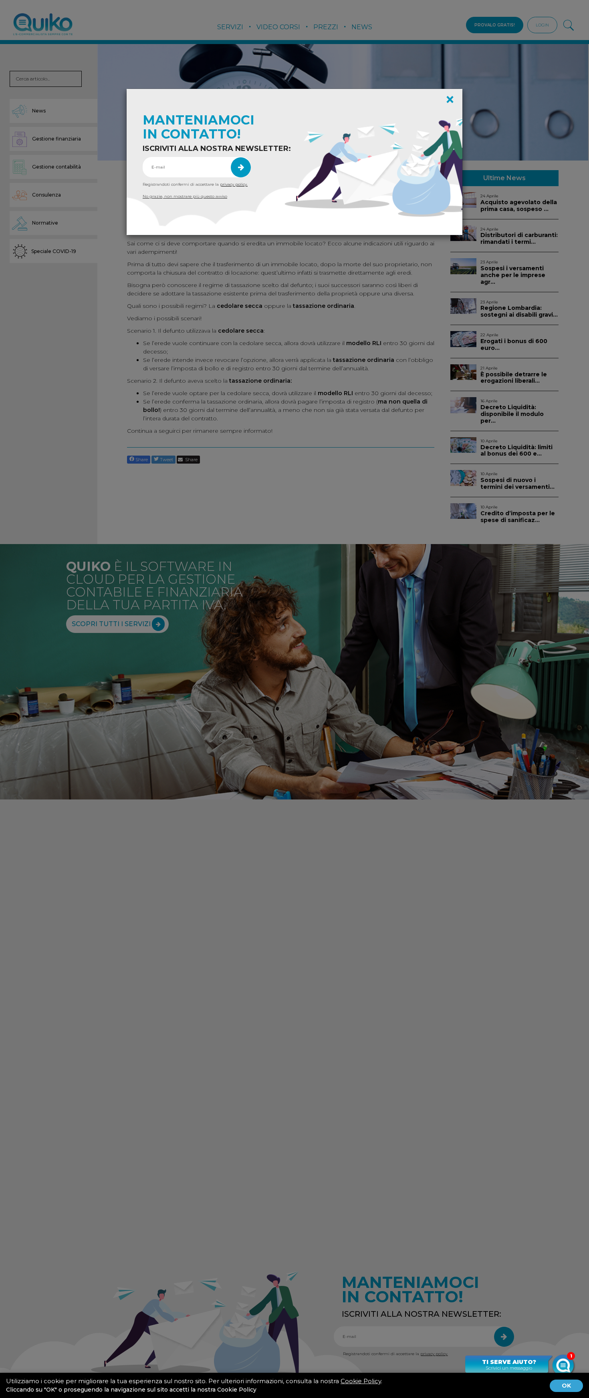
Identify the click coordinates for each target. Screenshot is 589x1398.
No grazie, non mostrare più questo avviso (185, 196)
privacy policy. (234, 184)
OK (566, 1385)
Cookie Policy (361, 1381)
